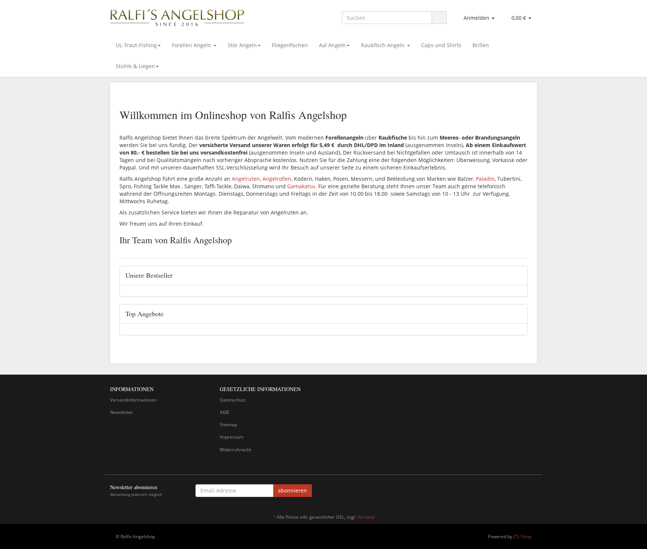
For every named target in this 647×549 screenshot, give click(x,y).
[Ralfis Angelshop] (177, 16)
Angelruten (246, 178)
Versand (365, 517)
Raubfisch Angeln (383, 45)
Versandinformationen (133, 400)
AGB (224, 412)
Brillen (481, 45)
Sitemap (228, 424)
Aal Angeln (332, 45)
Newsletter (121, 412)
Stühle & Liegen (135, 66)
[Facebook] (533, 492)
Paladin (485, 178)
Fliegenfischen (290, 45)
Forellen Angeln (192, 45)
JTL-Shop (522, 536)
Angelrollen (276, 178)
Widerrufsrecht (235, 449)
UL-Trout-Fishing (136, 45)
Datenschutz (233, 400)
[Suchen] (439, 17)
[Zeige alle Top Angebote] (519, 314)
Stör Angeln (242, 45)
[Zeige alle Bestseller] (519, 275)
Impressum (231, 437)
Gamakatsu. (302, 186)
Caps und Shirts (441, 45)
